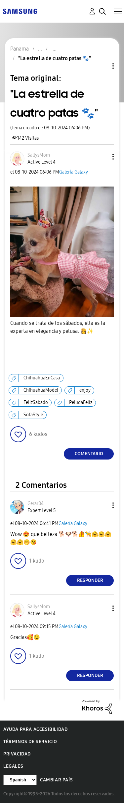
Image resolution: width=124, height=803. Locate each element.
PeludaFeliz (80, 402)
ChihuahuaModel (40, 390)
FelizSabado (35, 402)
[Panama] (20, 11)
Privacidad (17, 754)
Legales (13, 766)
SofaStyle (33, 415)
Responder (90, 580)
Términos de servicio (30, 741)
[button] (102, 157)
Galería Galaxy (73, 172)
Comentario (89, 454)
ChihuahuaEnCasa (41, 378)
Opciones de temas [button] (102, 66)
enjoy (85, 390)
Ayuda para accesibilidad (35, 729)
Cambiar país (56, 780)
